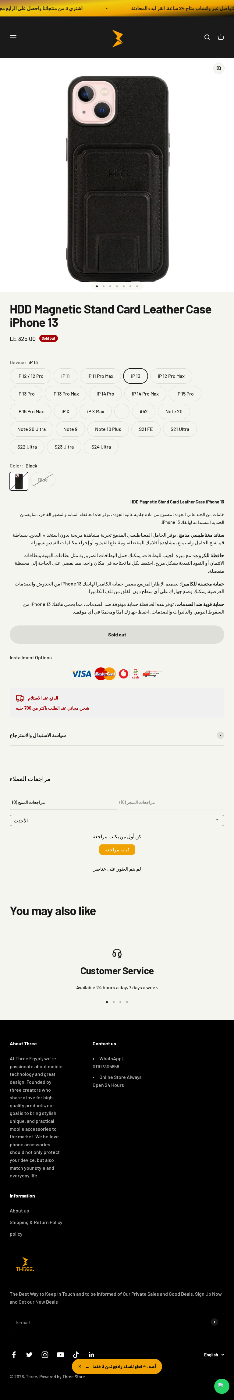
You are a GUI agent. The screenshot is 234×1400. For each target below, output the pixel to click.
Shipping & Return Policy (36, 1222)
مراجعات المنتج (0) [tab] (28, 802)
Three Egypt (29, 1058)
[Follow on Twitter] (29, 1355)
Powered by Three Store (62, 1376)
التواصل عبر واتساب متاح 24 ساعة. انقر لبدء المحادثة (169, 8)
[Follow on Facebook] (14, 1355)
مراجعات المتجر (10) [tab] (137, 802)
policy (16, 1234)
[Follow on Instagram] (45, 1355)
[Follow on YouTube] (60, 1355)
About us (19, 1210)
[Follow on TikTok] (76, 1355)
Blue (43, 479)
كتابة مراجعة (117, 849)
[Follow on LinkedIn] (91, 1355)
